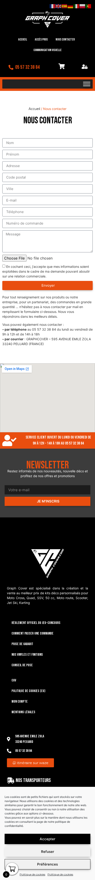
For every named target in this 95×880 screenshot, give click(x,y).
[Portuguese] (89, 6)
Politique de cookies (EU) (28, 691)
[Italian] (77, 6)
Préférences (47, 864)
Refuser (47, 851)
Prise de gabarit (22, 644)
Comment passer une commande (32, 633)
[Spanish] (65, 6)
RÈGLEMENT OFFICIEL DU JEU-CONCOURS (36, 623)
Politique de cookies (32, 874)
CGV (14, 680)
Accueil (22, 39)
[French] (53, 6)
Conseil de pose (22, 665)
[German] (71, 6)
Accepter (47, 839)
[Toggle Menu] (86, 84)
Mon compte (20, 701)
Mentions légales (23, 712)
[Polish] (83, 6)
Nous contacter (65, 39)
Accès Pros (41, 39)
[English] (59, 6)
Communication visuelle (47, 50)
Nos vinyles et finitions (27, 654)
